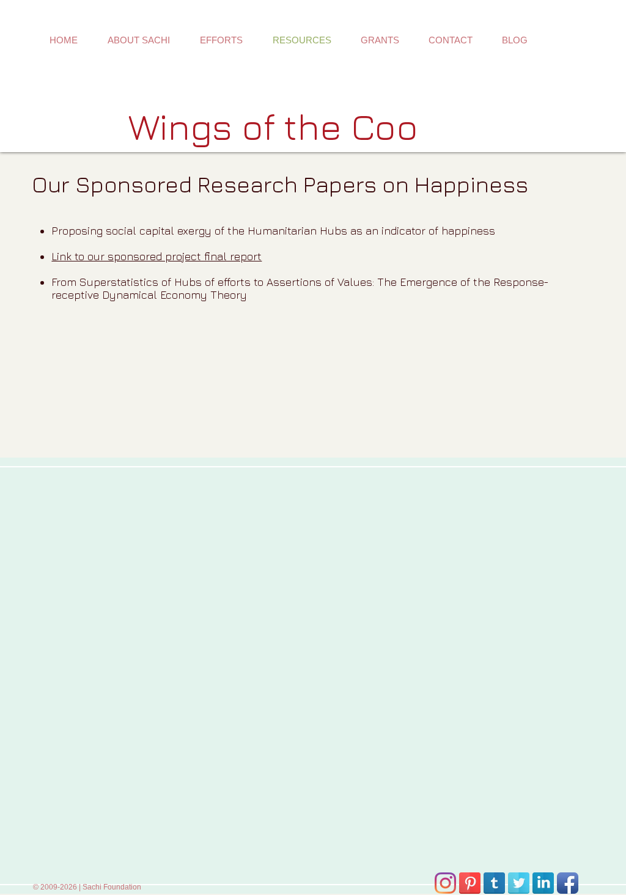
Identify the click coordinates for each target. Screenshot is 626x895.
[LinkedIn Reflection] (543, 883)
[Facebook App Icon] (567, 883)
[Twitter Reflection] (518, 883)
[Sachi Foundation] (445, 883)
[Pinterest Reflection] (470, 883)
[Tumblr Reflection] (494, 883)
